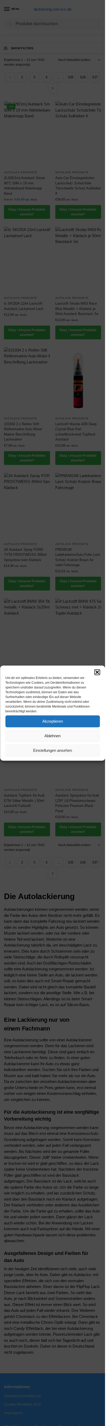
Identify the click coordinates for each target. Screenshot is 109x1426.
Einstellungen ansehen (52, 750)
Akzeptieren (52, 721)
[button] (97, 672)
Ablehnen (52, 736)
